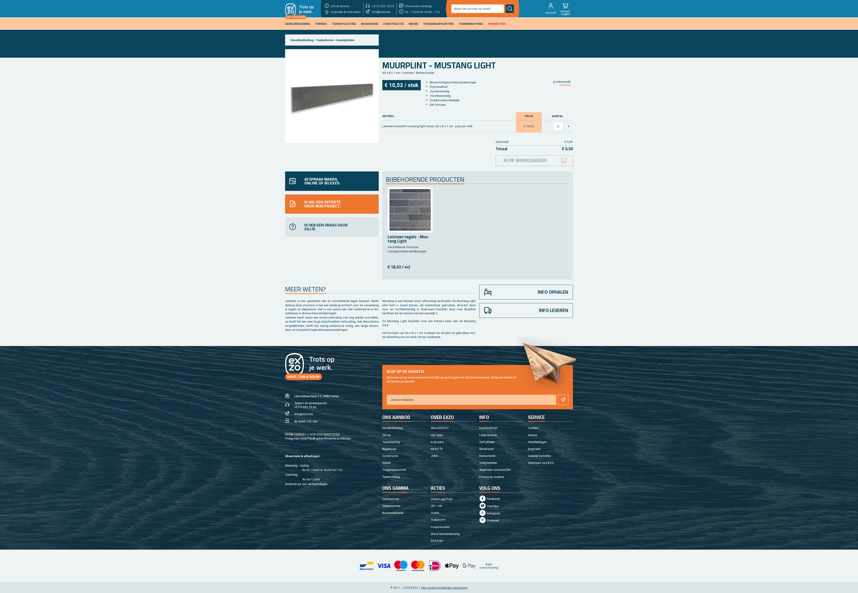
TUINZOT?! (438, 520)
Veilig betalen (488, 462)
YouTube (492, 506)
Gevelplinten (345, 40)
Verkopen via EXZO (541, 462)
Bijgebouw (389, 449)
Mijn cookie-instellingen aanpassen (444, 588)
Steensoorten (391, 506)
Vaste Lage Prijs (441, 499)
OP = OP (436, 506)
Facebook (493, 498)
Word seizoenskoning (445, 534)
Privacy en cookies (491, 477)
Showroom (486, 449)
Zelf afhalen (487, 442)
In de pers (437, 442)
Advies (532, 435)
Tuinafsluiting (391, 442)
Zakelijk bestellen (539, 456)
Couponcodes (440, 527)
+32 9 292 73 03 (305, 407)
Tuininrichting (391, 477)
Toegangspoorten (394, 469)
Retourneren (487, 456)
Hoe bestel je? (488, 428)
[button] (550, 8)
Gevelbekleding (301, 40)
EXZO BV (437, 540)
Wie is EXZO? (440, 428)
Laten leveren (488, 435)
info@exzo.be (303, 414)
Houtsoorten (390, 499)
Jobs (434, 456)
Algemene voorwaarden (495, 469)
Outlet (435, 513)
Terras (386, 435)
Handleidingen (537, 442)
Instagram (493, 513)
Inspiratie (534, 449)
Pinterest (492, 520)
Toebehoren (324, 40)
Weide (386, 462)
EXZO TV (437, 449)
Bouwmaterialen (393, 513)
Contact (533, 428)
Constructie (390, 456)
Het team (437, 435)
